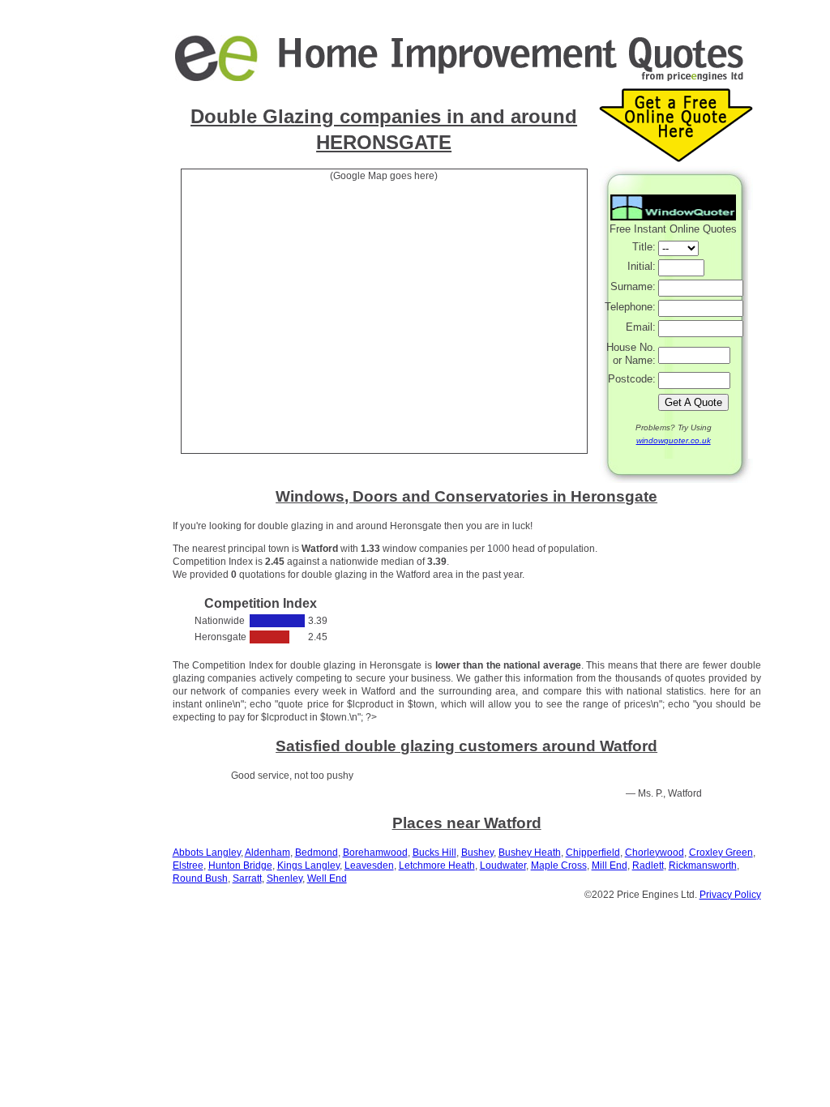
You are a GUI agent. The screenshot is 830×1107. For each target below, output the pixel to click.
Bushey (477, 852)
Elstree (188, 865)
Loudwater (503, 865)
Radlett (648, 865)
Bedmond (316, 852)
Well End (327, 878)
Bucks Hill (434, 852)
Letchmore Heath (437, 865)
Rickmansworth (703, 865)
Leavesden (369, 865)
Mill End (609, 865)
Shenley (284, 878)
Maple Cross (559, 865)
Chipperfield (593, 852)
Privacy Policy (730, 894)
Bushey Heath (529, 852)
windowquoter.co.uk (673, 440)
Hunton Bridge (240, 865)
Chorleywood (654, 852)
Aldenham (267, 852)
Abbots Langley (207, 852)
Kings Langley (308, 865)
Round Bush (200, 878)
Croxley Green (721, 852)
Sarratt (247, 878)
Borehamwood (375, 852)
